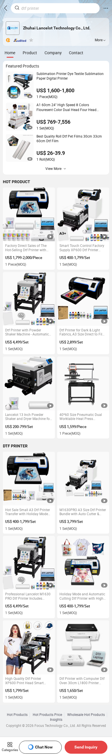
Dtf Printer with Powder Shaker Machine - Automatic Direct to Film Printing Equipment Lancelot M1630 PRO (27, 332)
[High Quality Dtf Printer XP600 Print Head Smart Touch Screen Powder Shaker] (29, 647)
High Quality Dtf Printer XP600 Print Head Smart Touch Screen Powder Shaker (27, 681)
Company (53, 52)
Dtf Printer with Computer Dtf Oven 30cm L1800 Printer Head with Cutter (82, 681)
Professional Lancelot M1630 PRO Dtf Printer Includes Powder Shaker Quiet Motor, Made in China (28, 596)
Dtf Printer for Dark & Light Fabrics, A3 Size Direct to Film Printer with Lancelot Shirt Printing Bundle (82, 332)
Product (30, 52)
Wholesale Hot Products (86, 714)
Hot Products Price (47, 714)
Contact (76, 52)
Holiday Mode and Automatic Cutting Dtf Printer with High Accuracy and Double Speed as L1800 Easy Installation (82, 596)
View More (53, 168)
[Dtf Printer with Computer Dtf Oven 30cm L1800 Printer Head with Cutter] (83, 647)
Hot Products (17, 714)
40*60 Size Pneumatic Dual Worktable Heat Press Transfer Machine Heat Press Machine (81, 417)
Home (10, 52)
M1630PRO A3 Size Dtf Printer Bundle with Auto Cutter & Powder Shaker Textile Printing (83, 512)
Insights (56, 719)
